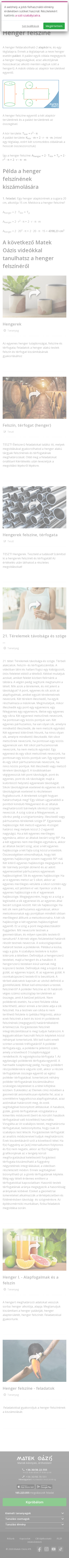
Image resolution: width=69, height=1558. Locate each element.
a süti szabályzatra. (28, 15)
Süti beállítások (30, 26)
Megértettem (54, 26)
